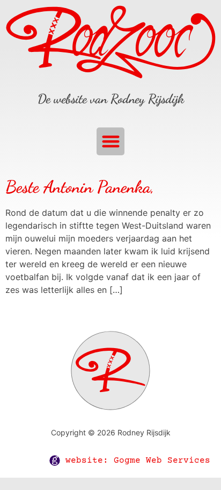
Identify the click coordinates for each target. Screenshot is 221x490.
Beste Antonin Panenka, (79, 187)
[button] (111, 141)
